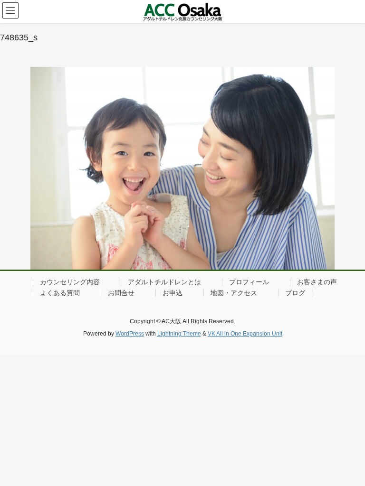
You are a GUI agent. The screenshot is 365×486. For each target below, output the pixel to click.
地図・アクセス (234, 293)
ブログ (295, 293)
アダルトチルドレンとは (164, 282)
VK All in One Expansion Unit (245, 333)
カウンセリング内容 (70, 282)
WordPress (129, 333)
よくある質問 (60, 293)
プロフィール (249, 282)
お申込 (172, 293)
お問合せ (121, 293)
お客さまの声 (317, 282)
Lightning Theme (179, 333)
